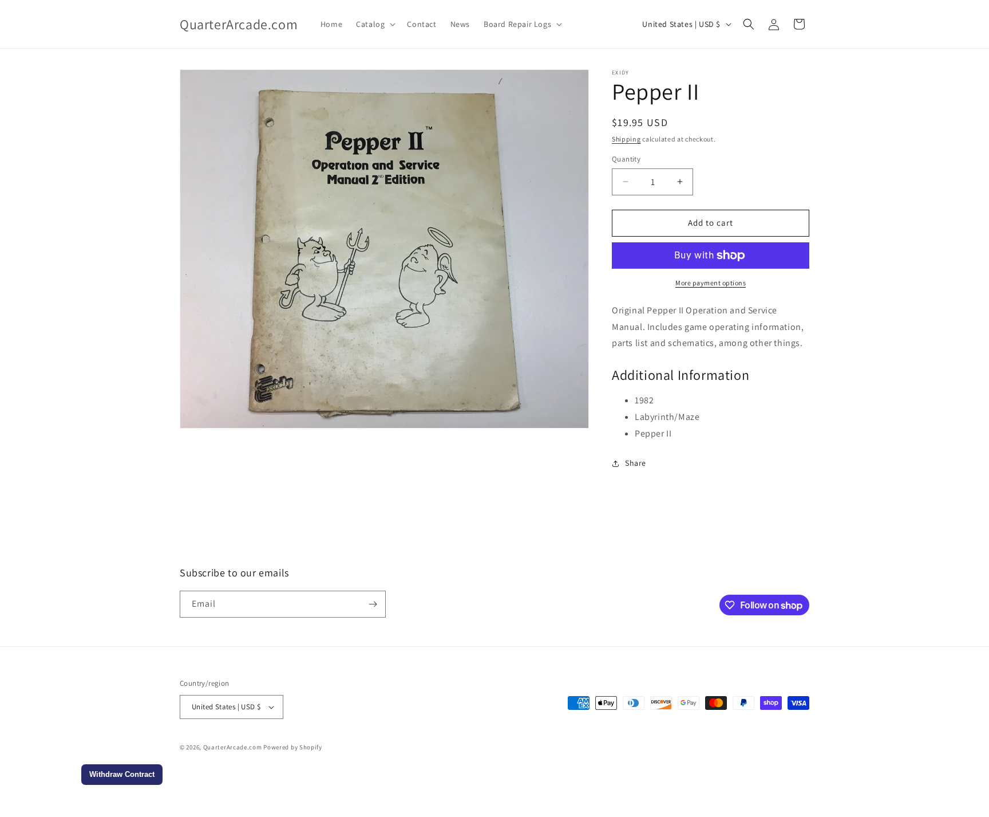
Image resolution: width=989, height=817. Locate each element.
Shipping (626, 139)
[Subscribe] (372, 604)
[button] (374, 24)
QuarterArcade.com (232, 747)
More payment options (710, 282)
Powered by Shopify (292, 747)
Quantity (626, 159)
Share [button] (635, 463)
